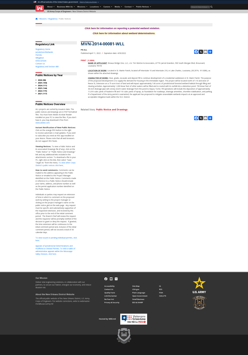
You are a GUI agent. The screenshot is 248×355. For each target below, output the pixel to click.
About (50, 7)
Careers (107, 7)
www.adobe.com (43, 122)
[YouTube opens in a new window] (111, 279)
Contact (128, 7)
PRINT (83, 60)
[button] (89, 2)
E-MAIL (91, 60)
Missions (81, 7)
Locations (94, 7)
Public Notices (142, 7)
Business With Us (65, 7)
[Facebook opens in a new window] (105, 279)
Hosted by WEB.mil (107, 319)
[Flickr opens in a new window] (116, 279)
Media (118, 7)
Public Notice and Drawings (111, 109)
